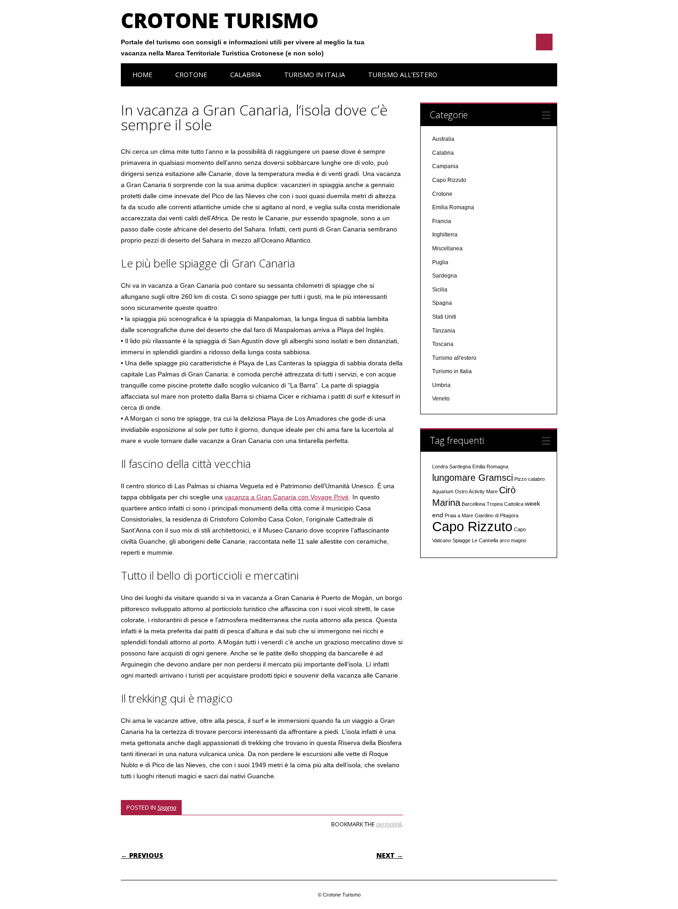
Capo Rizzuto (449, 180)
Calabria (245, 74)
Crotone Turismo (220, 20)
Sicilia (439, 289)
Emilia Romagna (453, 207)
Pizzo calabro (529, 479)
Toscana (442, 344)
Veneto (441, 398)
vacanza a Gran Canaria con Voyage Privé (287, 497)
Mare (492, 491)
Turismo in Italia (314, 74)
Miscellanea (447, 248)
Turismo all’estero (402, 74)
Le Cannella (485, 540)
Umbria (441, 385)
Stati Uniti (444, 317)
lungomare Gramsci (472, 478)
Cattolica (513, 504)
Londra (440, 466)
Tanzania (443, 330)
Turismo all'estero (454, 358)
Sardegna (444, 276)
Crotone (191, 74)
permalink (389, 824)
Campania (445, 166)
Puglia (440, 262)
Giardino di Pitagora (496, 515)
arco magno (513, 540)
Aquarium (442, 491)
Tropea (495, 504)
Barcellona (473, 504)
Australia (443, 139)
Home (142, 74)
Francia (441, 221)
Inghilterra (445, 234)
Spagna (166, 807)
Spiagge (461, 540)
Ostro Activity (470, 491)
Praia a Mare (459, 515)
